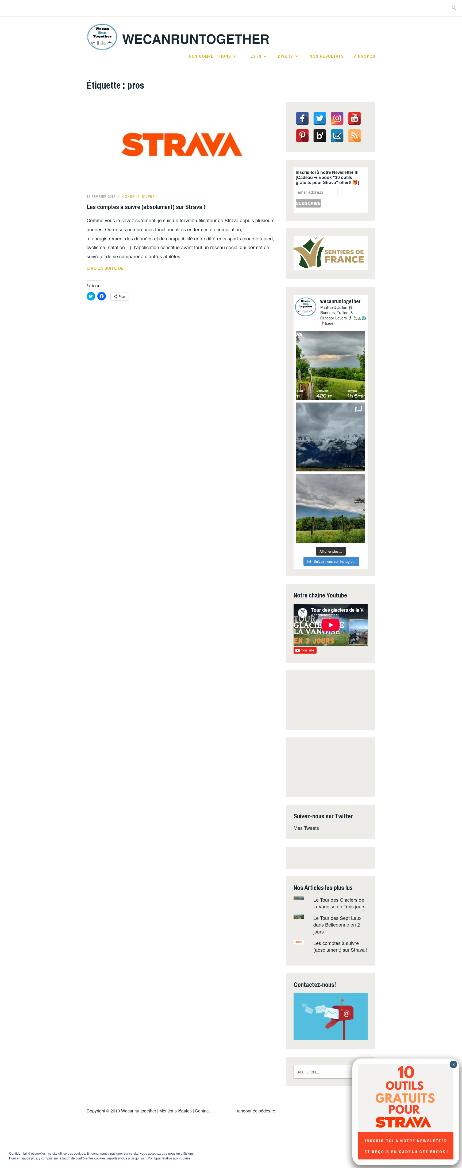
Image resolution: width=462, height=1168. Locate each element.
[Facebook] (302, 118)
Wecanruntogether (138, 1111)
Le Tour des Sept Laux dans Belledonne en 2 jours (337, 924)
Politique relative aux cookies (169, 1158)
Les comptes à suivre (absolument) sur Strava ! (146, 206)
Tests (254, 56)
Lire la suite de (121, 268)
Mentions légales (175, 1111)
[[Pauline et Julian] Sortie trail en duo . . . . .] (330, 365)
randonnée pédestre (256, 1111)
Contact (202, 1111)
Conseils (131, 196)
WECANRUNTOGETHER (196, 38)
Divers (285, 56)
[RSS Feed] (354, 135)
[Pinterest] (302, 135)
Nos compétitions (210, 56)
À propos (364, 56)
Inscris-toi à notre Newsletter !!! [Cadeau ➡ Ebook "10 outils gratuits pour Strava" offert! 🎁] (327, 177)
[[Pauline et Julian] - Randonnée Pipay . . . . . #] (330, 437)
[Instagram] (337, 118)
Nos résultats (327, 56)
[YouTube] (354, 118)
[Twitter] (319, 118)
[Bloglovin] (319, 135)
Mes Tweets (306, 827)
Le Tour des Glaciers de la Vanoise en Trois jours (339, 903)
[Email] (337, 135)
